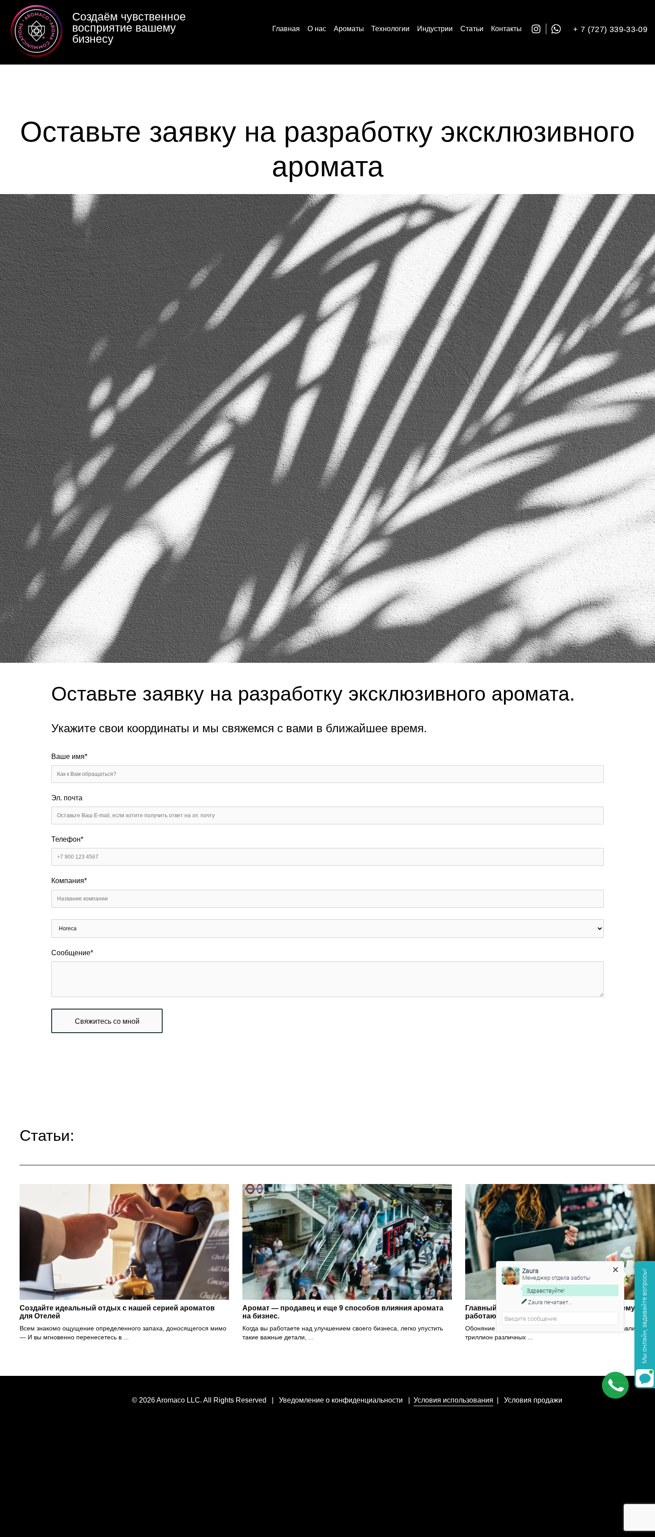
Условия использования (453, 1400)
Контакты (506, 28)
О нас (316, 28)
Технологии (390, 28)
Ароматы (349, 28)
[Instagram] (538, 29)
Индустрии (435, 28)
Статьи (471, 28)
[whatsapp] (558, 29)
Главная (286, 28)
